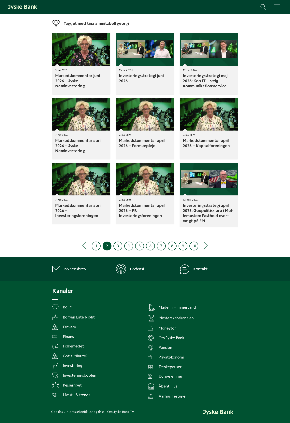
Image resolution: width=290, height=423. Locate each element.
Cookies (57, 412)
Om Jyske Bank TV (120, 412)
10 (194, 245)
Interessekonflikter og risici (85, 412)
